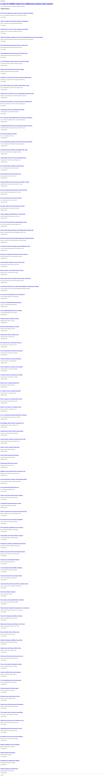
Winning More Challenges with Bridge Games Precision (13, 543)
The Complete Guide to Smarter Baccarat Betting (11, 712)
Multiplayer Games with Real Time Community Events (12, 471)
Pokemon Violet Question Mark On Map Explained (12, 69)
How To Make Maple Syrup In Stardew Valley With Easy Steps (14, 85)
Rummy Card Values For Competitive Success (10, 407)
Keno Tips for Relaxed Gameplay (8, 591)
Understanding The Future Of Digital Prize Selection (12, 109)
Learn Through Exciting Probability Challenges (11, 567)
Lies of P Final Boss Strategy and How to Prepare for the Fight (14, 61)
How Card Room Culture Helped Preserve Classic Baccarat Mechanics (16, 117)
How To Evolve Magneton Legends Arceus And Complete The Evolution (16, 13)
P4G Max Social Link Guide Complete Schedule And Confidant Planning (17, 238)
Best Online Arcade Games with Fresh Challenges (11, 736)
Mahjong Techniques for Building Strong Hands (11, 640)
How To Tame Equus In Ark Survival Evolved (10, 198)
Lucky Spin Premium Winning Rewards (9, 487)
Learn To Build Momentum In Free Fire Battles (11, 310)
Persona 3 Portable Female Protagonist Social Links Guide (13, 190)
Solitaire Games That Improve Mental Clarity (10, 648)
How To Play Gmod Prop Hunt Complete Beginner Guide (13, 222)
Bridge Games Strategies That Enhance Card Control (12, 624)
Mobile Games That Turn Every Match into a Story (12, 720)
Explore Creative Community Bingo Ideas (9, 447)
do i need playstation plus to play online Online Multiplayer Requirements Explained (19, 286)
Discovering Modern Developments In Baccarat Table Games (14, 45)
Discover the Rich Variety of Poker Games (9, 632)
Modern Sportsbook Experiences (7, 752)
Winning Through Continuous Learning (9, 318)
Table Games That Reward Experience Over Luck (11, 656)
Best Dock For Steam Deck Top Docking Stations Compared (14, 254)
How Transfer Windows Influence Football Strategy (12, 165)
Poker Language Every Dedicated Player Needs (11, 398)
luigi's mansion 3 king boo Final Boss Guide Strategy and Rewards (15, 278)
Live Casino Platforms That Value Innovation (10, 680)
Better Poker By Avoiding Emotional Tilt (9, 382)
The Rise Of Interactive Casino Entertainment (10, 358)
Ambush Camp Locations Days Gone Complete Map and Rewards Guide (17, 93)
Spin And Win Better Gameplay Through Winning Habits (13, 479)
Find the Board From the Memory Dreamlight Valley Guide (13, 149)
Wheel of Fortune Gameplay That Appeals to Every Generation (14, 607)
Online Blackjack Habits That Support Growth (11, 728)
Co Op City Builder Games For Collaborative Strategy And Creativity (26, 4)
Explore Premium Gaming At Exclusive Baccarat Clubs (13, 439)
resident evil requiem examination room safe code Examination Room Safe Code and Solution (21, 37)
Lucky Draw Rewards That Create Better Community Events (14, 583)
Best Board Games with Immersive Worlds (10, 696)
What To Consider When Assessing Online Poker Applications (14, 21)
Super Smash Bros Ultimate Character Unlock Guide (12, 262)
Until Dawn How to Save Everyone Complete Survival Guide (14, 29)
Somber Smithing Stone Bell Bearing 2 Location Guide (12, 214)
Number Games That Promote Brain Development (11, 704)
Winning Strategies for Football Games (9, 768)
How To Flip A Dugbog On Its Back (8, 133)
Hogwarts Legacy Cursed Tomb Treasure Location (11, 270)
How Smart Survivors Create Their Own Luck (11, 342)
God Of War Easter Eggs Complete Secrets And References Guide (15, 246)
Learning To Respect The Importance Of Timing (11, 374)
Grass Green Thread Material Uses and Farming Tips (12, 294)
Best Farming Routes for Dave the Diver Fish (10, 173)
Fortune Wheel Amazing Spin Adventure (9, 455)
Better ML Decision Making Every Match (9, 326)
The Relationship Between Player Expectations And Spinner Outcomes (16, 125)
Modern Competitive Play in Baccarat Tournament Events (13, 511)
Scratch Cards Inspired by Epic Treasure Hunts (11, 575)
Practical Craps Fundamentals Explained (9, 559)
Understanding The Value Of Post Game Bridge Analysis (13, 157)
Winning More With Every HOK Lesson (9, 334)
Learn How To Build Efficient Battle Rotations (10, 302)
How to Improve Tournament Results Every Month (12, 599)
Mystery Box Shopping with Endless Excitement (11, 615)
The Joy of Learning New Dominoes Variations (11, 664)
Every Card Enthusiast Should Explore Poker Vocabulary (13, 415)
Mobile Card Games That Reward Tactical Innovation (12, 551)
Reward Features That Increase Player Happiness (11, 519)
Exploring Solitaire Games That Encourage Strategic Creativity (14, 182)
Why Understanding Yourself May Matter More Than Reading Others (16, 141)
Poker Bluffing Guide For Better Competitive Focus (12, 423)
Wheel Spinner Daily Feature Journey (9, 463)
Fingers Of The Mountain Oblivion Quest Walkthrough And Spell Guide (16, 230)
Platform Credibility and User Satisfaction (9, 744)
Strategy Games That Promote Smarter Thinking (11, 495)
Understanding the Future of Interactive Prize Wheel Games (13, 53)
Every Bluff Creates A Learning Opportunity (10, 390)
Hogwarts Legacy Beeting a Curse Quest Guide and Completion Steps (16, 101)
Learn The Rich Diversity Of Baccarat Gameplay (11, 350)
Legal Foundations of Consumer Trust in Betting (11, 366)
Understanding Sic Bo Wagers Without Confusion (11, 535)
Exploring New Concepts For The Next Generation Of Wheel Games (15, 77)
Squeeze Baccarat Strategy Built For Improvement (11, 431)
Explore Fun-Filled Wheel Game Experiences (10, 672)
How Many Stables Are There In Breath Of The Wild (12, 206)
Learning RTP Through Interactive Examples (10, 503)
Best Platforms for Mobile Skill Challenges (10, 760)
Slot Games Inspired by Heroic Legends (9, 688)
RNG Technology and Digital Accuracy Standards (11, 527)
